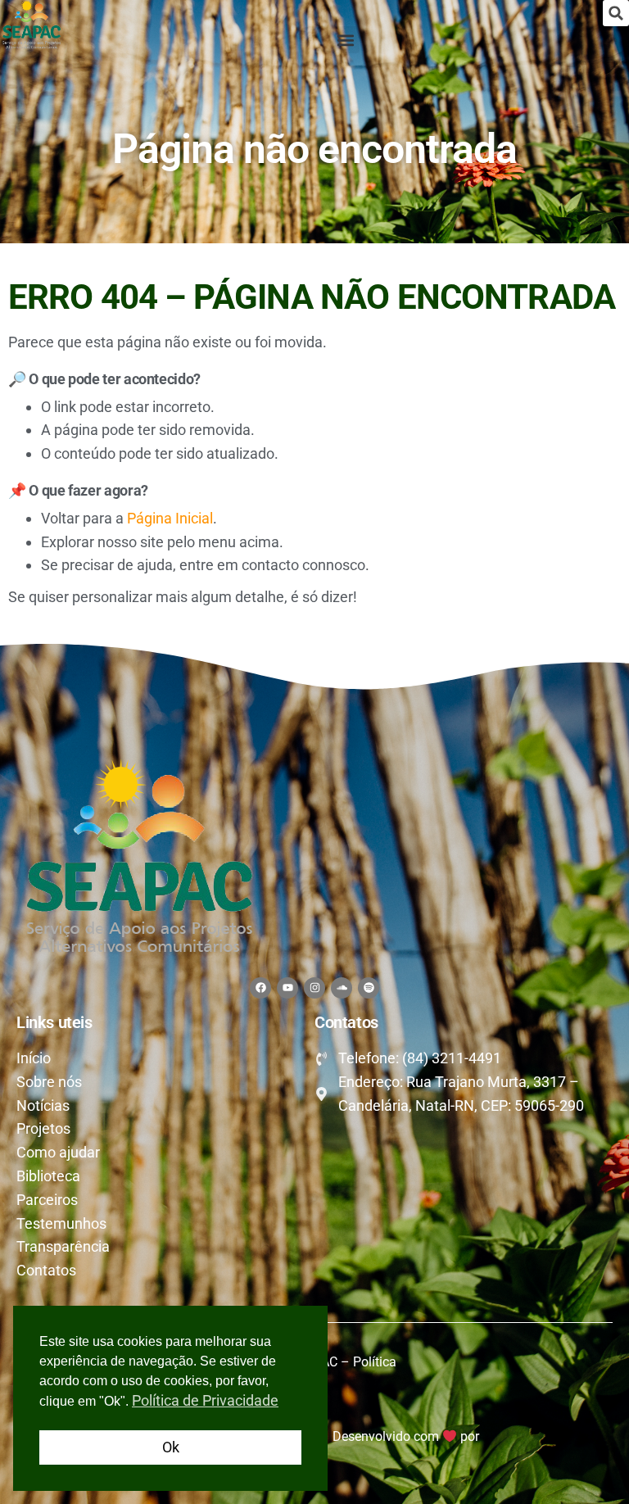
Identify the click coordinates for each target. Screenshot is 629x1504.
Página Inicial (170, 518)
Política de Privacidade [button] (205, 1400)
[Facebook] (260, 988)
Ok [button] (170, 1447)
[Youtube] (287, 988)
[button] (616, 13)
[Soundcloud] (341, 988)
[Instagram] (314, 988)
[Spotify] (368, 988)
